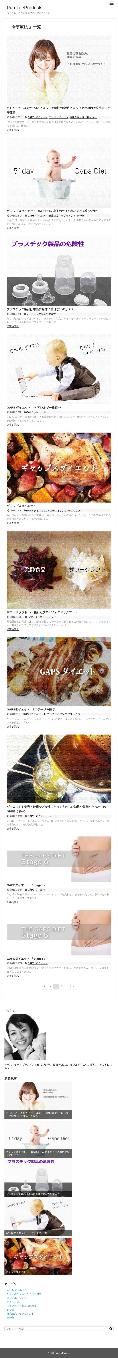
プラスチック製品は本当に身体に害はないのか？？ (40, 309)
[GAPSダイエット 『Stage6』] (59, 881)
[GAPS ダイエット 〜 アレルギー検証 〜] (59, 403)
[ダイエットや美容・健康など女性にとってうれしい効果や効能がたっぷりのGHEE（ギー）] (59, 802)
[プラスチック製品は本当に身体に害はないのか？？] (59, 305)
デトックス (74, 510)
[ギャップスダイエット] (59, 501)
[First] (45, 986)
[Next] (68, 986)
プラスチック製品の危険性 (41, 314)
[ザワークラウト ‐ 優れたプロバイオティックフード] (59, 608)
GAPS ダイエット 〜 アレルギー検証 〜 (34, 407)
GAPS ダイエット (37, 117)
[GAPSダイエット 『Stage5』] (59, 954)
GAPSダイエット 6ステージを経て (31, 709)
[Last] (73, 986)
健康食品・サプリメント (83, 117)
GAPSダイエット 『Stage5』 (26, 958)
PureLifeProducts (24, 7)
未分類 (80, 215)
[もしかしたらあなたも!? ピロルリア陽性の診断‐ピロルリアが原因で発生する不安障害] (59, 103)
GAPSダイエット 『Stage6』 (26, 885)
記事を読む (13, 129)
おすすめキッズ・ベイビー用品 (24, 1293)
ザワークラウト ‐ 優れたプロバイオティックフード (42, 612)
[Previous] (50, 986)
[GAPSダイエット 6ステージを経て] (59, 705)
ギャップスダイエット (21, 505)
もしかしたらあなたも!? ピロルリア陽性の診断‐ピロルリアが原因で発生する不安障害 (37, 1114)
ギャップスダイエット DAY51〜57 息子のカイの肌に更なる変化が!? (52, 211)
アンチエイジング (58, 117)
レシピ (52, 617)
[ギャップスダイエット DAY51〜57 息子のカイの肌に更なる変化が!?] (59, 206)
